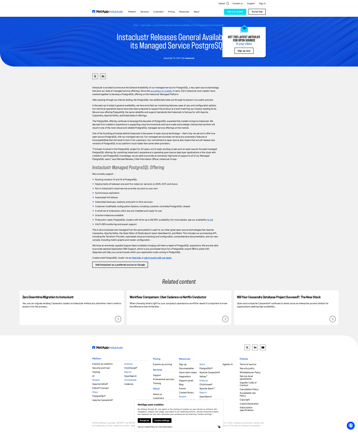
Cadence (128, 384)
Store (95, 392)
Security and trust (101, 368)
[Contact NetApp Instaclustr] (351, 426)
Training (157, 383)
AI (93, 376)
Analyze (128, 363)
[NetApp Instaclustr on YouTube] (263, 347)
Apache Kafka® (100, 384)
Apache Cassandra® (102, 400)
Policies (244, 358)
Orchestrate (130, 380)
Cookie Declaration (249, 403)
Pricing (171, 11)
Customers (158, 11)
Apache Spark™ (207, 388)
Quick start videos (188, 372)
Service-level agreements (246, 377)
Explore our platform (102, 364)
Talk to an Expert (235, 11)
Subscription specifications (247, 408)
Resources (184, 11)
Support (251, 3)
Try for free (257, 11)
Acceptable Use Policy (248, 394)
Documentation (186, 368)
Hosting (96, 372)
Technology (146, 25)
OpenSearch (130, 376)
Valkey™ (203, 376)
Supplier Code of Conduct (248, 384)
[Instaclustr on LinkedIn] (255, 347)
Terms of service (248, 364)
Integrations (185, 376)
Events (182, 388)
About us (157, 394)
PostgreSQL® (99, 396)
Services (145, 11)
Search (127, 372)
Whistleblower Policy (250, 372)
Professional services (163, 379)
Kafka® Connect (100, 388)
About (196, 11)
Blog (135, 25)
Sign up (183, 364)
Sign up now (244, 50)
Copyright (245, 399)
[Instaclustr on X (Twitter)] (247, 347)
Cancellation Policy (249, 389)
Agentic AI (227, 364)
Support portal (186, 380)
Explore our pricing (162, 364)
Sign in (262, 3)
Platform (132, 11)
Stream (96, 380)
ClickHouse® (130, 368)
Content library (186, 392)
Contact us (237, 3)
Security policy (247, 368)
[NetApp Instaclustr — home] (107, 12)
